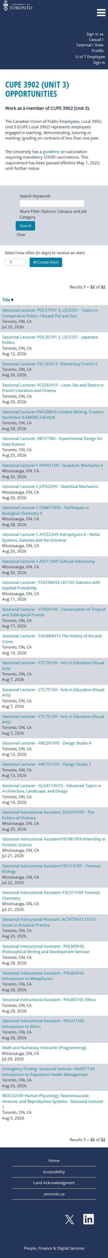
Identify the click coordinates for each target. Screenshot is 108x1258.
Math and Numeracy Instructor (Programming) (44, 1047)
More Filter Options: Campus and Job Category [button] (53, 214)
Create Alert (47, 262)
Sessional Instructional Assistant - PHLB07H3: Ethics (49, 999)
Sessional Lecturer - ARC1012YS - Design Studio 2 (46, 764)
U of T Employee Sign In (90, 59)
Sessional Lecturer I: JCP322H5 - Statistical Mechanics (50, 486)
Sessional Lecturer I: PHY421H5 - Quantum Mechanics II (52, 465)
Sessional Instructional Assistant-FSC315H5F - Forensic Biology (51, 868)
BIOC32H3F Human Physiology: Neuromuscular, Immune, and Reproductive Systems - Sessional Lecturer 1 (52, 1101)
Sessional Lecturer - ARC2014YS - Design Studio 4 (46, 743)
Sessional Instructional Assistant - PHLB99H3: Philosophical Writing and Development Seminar (46, 949)
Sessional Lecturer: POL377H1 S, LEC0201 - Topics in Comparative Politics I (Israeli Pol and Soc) (50, 312)
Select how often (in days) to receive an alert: (45, 252)
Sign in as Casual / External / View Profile (90, 42)
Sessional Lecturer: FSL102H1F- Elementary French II (49, 363)
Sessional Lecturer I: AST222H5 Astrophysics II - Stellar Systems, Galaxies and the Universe (51, 537)
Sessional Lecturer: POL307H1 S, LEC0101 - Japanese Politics (50, 339)
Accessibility (54, 1171)
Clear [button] (21, 234)
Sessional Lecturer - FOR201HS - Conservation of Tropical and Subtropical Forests (54, 612)
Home (54, 1160)
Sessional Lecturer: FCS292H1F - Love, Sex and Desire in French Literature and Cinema (53, 387)
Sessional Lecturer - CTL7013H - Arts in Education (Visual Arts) (53, 665)
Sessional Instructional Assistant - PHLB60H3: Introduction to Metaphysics (43, 975)
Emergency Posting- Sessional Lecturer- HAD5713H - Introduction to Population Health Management (49, 1071)
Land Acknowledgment (54, 1182)
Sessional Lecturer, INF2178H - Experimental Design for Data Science (52, 441)
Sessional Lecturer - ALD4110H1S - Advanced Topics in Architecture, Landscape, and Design (51, 788)
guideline (51, 151)
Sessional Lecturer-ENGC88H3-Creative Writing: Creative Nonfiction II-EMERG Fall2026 (53, 414)
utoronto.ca (54, 1193)
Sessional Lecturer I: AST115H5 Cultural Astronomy (48, 561)
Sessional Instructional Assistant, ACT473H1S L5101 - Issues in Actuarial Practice (50, 922)
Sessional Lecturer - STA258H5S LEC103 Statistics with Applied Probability (51, 585)
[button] (90, 12)
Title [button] (6, 299)
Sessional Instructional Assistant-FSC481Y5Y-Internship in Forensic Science (54, 841)
